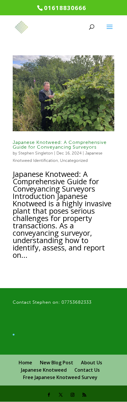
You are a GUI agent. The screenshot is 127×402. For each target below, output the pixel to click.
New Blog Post (56, 362)
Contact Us (87, 370)
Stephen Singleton (35, 153)
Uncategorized (74, 160)
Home (25, 362)
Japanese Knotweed (44, 370)
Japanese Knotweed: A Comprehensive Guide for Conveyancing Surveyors (60, 144)
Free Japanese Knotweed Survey (60, 377)
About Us (91, 362)
